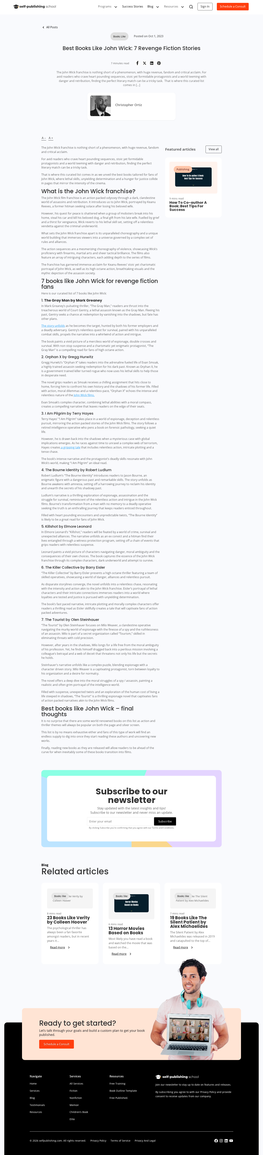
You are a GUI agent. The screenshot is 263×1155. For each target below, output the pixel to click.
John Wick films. (84, 395)
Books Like (119, 36)
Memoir (74, 1105)
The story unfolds (53, 326)
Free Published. (118, 1098)
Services (35, 1090)
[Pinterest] (158, 63)
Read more (57, 947)
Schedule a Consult (233, 6)
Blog (150, 6)
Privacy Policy (98, 1140)
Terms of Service (120, 1140)
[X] (144, 63)
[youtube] (231, 1142)
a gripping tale (70, 447)
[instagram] (221, 1142)
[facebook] (216, 1142)
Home (33, 1083)
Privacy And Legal (145, 1140)
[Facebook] (137, 63)
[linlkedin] (226, 1142)
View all (214, 149)
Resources (36, 1112)
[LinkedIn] (151, 63)
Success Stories (132, 6)
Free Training (117, 1083)
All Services (76, 1083)
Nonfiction (76, 1098)
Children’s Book (79, 1112)
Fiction (73, 1090)
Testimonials (37, 1105)
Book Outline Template (123, 1090)
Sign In (205, 6)
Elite (72, 1119)
